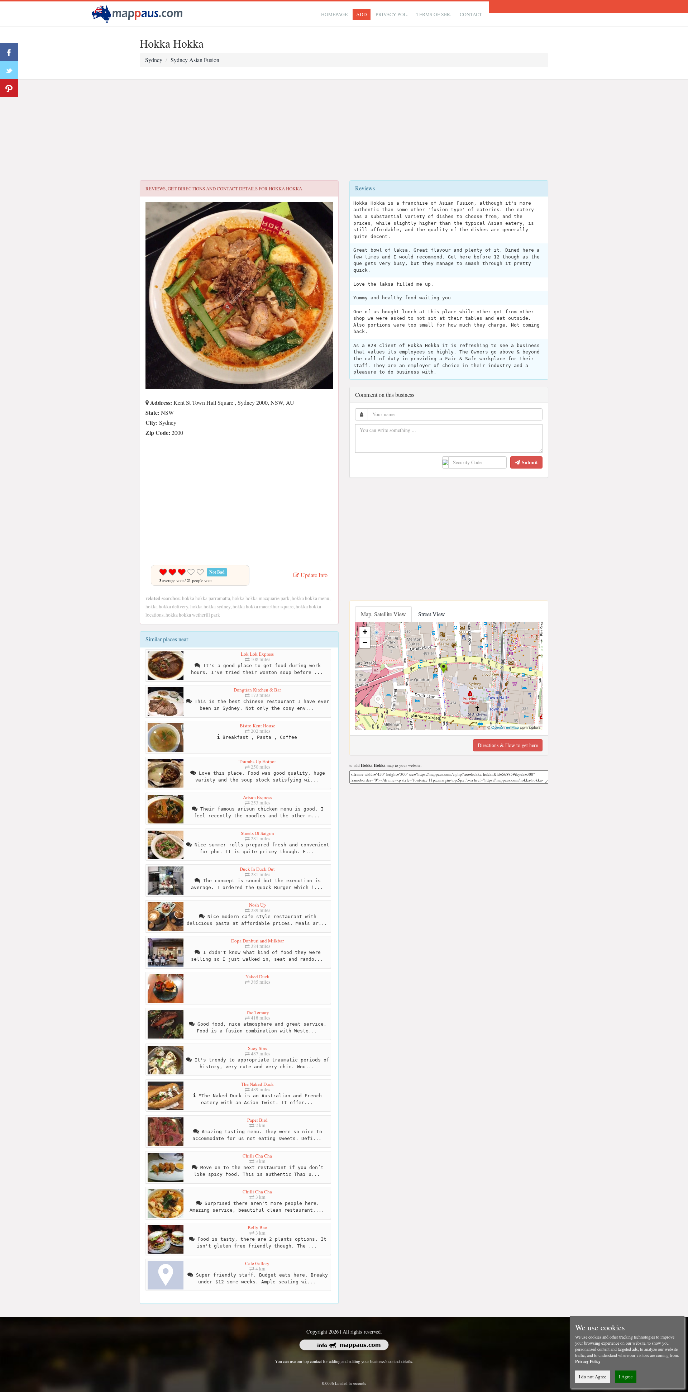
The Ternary (257, 1012)
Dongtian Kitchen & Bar (257, 690)
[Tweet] (9, 70)
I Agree (626, 1376)
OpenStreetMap (505, 727)
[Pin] (9, 88)
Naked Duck (257, 976)
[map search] (138, 13)
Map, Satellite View (383, 614)
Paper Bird (257, 1120)
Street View (431, 614)
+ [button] (365, 631)
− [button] (365, 642)
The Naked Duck (257, 1084)
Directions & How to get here (508, 745)
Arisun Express (257, 797)
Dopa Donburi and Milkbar (257, 940)
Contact (471, 14)
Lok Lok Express (257, 654)
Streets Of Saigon (257, 833)
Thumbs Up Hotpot (257, 761)
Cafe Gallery (257, 1263)
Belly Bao (257, 1227)
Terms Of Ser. (433, 14)
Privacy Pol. (392, 14)
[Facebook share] (9, 52)
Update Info (313, 575)
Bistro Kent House (257, 725)
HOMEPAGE (334, 14)
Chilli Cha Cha (257, 1156)
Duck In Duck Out (257, 869)
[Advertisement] (344, 130)
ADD (361, 14)
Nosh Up (257, 905)
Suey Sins (257, 1048)
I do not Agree (592, 1376)
